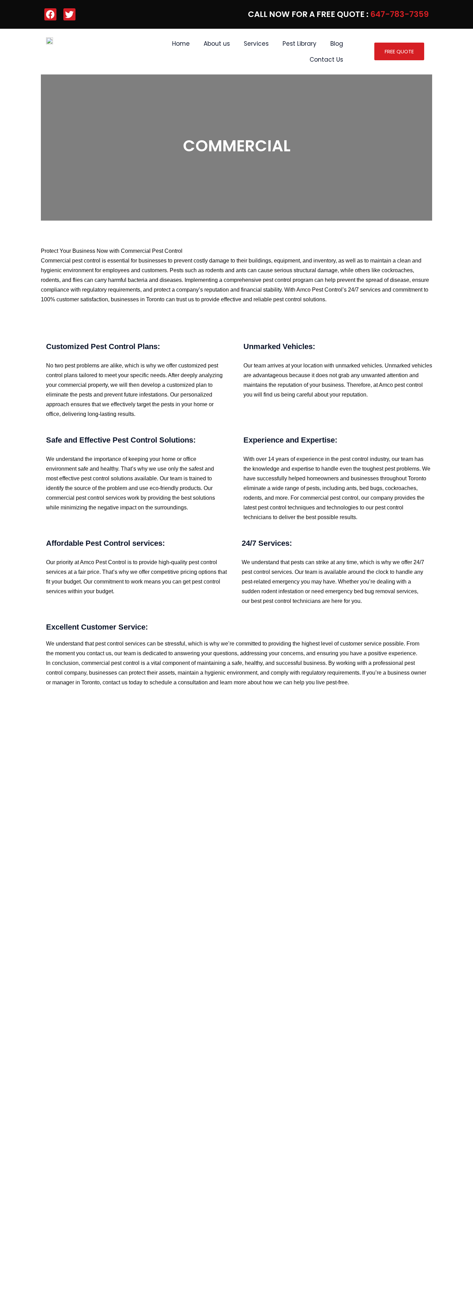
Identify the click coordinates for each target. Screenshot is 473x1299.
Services (256, 43)
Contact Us (326, 59)
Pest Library (299, 43)
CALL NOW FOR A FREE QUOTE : (338, 14)
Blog (336, 43)
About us (217, 43)
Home (181, 43)
